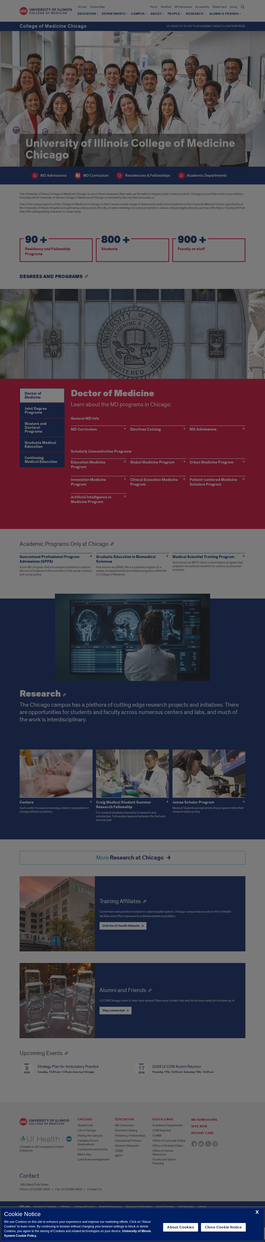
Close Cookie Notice (223, 1227)
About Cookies (180, 1227)
